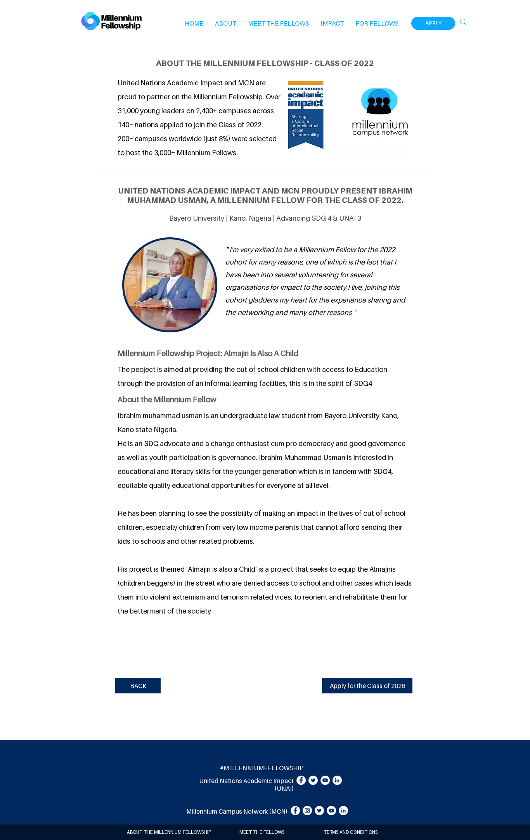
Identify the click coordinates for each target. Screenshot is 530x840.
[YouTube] (325, 780)
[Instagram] (307, 810)
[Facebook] (301, 780)
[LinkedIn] (337, 780)
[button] (225, 23)
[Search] (463, 22)
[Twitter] (313, 780)
